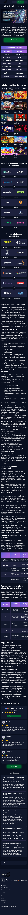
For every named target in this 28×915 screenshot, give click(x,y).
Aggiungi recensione (14, 716)
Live (10, 88)
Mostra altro (14, 766)
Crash (16, 88)
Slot (23, 88)
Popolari (3, 88)
